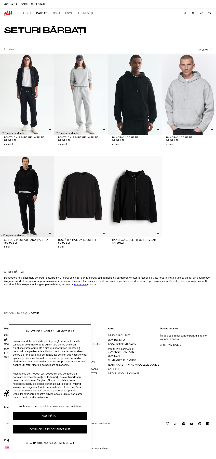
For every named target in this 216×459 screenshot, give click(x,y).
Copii (56, 13)
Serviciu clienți (119, 335)
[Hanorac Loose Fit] (135, 94)
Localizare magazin (122, 344)
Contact (114, 355)
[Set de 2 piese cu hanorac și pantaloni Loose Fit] (27, 196)
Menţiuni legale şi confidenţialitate (121, 350)
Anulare (114, 369)
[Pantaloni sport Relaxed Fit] (27, 94)
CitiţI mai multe (171, 344)
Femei (27, 13)
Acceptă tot (50, 415)
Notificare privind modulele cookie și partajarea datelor (50, 406)
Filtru (203, 49)
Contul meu (116, 339)
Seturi (35, 313)
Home (69, 13)
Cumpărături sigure (122, 360)
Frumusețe (86, 13)
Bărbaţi (42, 13)
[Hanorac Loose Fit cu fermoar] (135, 196)
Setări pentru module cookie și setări (50, 442)
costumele (80, 284)
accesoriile (187, 281)
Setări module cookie (123, 373)
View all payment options (95, 448)
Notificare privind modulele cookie (133, 364)
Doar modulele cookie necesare (50, 429)
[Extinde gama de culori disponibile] (7, 247)
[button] (13, 133)
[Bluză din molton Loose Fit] (81, 196)
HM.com (9, 313)
